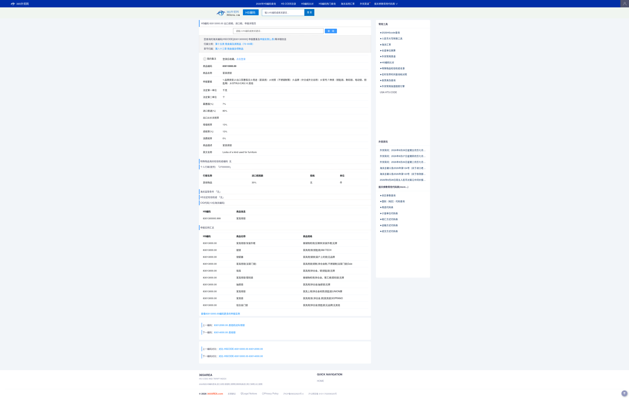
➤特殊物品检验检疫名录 (392, 68)
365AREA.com (215, 393)
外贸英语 (364, 3)
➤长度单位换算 (388, 50)
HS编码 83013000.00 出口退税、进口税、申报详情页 (228, 23)
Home (320, 380)
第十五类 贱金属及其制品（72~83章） (235, 43)
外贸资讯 (383, 141)
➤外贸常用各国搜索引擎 (392, 86)
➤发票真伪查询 (388, 80)
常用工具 (383, 24)
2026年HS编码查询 (266, 3)
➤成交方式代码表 (389, 231)
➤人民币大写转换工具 (391, 38)
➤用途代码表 (386, 207)
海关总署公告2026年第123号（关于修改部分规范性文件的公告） (403, 173)
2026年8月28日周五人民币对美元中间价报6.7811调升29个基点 (403, 179)
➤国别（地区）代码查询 (392, 201)
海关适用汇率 (348, 3)
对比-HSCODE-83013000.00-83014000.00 (241, 356)
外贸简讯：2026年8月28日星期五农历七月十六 (403, 150)
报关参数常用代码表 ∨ (386, 3)
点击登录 (241, 59)
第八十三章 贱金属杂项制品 (229, 48)
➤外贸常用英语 (388, 56)
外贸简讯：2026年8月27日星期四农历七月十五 (403, 156)
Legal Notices (250, 393)
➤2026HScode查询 (390, 32)
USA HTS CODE (388, 92)
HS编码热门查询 (327, 3)
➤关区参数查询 (388, 195)
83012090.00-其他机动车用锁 (229, 325)
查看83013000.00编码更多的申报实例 (220, 313)
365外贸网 (22, 4)
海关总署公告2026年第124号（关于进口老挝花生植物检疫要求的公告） (403, 168)
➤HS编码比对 (387, 62)
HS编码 (250, 12)
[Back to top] (624, 393)
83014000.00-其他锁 (225, 332)
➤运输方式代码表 (389, 225)
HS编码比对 (307, 3)
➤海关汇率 (385, 44)
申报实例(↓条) (267, 39)
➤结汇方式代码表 (389, 219)
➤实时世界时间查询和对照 (393, 74)
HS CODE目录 (288, 3)
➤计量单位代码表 (389, 213)
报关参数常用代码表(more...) (393, 186)
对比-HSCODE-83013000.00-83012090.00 (241, 348)
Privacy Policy (271, 393)
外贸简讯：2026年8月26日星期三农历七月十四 (403, 161)
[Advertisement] (403, 117)
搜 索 (309, 12)
